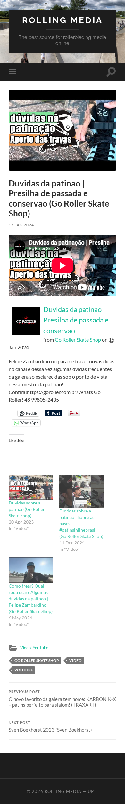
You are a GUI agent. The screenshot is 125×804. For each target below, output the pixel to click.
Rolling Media (62, 20)
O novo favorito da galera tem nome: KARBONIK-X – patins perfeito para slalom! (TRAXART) (62, 699)
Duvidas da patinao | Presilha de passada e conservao (76, 320)
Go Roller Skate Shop (78, 340)
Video (25, 647)
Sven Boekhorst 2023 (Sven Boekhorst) (50, 727)
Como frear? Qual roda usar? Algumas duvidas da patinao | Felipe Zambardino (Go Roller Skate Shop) (31, 598)
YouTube (40, 647)
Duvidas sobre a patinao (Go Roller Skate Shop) (27, 509)
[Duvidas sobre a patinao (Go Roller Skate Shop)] (31, 487)
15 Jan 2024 (21, 225)
